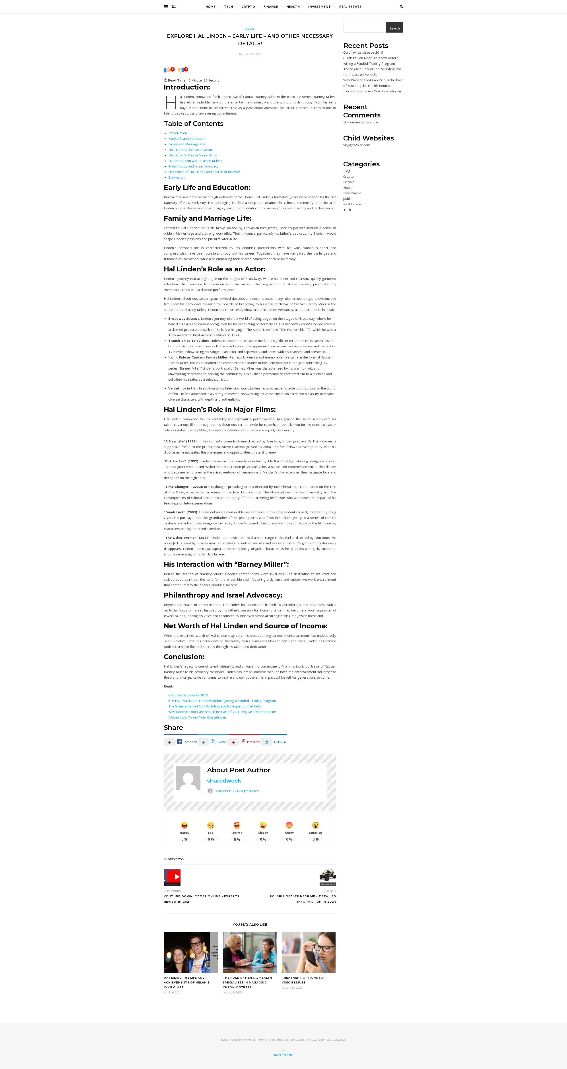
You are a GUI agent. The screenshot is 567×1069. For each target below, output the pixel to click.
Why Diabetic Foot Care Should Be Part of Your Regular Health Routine (222, 711)
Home (211, 6)
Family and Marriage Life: (187, 144)
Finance (271, 6)
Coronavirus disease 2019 (188, 695)
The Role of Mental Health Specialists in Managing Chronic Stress (247, 982)
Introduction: (178, 133)
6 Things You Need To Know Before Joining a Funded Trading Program (222, 700)
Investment (319, 6)
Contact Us (297, 1040)
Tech (228, 6)
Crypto (248, 6)
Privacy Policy (316, 1040)
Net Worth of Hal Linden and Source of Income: (204, 171)
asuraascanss (336, 1040)
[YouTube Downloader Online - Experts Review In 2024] (172, 877)
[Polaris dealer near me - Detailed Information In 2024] (328, 877)
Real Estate (350, 6)
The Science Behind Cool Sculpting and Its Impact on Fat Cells (214, 706)
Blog (250, 29)
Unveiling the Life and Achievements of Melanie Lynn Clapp (187, 982)
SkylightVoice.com (356, 145)
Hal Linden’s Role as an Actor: (190, 149)
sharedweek (224, 780)
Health (293, 6)
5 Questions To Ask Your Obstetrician (197, 717)
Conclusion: (176, 177)
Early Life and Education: (186, 138)
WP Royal (248, 1040)
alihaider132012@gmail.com (237, 791)
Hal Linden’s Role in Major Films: (192, 155)
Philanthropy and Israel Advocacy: (193, 166)
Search (395, 28)
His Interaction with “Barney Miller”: (195, 160)
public (347, 198)
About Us (282, 1040)
